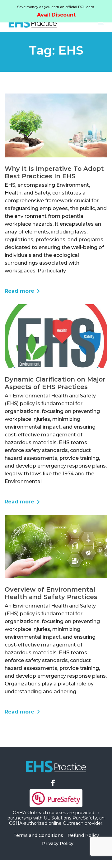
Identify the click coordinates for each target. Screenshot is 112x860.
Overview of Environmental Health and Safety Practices (51, 593)
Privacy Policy (57, 843)
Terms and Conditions (38, 835)
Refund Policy (83, 835)
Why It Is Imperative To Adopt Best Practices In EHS (54, 172)
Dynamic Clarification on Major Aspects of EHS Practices (55, 383)
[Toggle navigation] (88, 23)
